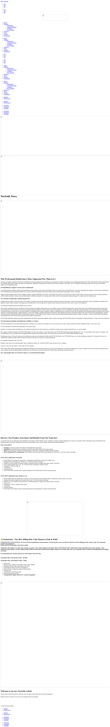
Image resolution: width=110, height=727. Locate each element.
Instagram (6, 107)
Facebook (6, 105)
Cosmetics (9, 28)
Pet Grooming (10, 30)
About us (6, 31)
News (5, 33)
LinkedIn (6, 108)
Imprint (6, 97)
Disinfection (10, 25)
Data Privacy (7, 98)
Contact (6, 34)
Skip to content (4, 1)
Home (5, 22)
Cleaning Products (11, 27)
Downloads (7, 35)
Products (6, 24)
